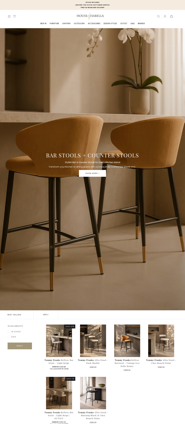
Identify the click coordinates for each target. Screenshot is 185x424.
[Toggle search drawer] (158, 16)
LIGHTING (66, 23)
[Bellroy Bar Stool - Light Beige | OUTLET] (59, 393)
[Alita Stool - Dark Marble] (93, 341)
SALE (133, 23)
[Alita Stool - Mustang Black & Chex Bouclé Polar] (93, 393)
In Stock (16, 331)
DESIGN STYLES (110, 23)
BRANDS (141, 23)
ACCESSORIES (94, 23)
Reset (20, 346)
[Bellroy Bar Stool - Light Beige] (59, 341)
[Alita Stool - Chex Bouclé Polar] (161, 341)
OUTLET (123, 23)
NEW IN (43, 23)
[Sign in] (165, 16)
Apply (45, 314)
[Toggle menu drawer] (9, 16)
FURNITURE (54, 23)
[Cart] (171, 16)
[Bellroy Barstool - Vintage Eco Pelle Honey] (127, 341)
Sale (13, 337)
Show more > (92, 173)
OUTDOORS (79, 23)
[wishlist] (14, 16)
